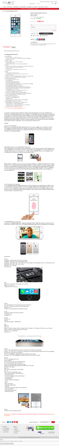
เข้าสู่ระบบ (48, 1)
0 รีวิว (35, 17)
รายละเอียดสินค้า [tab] (6, 47)
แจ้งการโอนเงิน (6, 432)
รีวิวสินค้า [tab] (13, 47)
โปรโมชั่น (16, 432)
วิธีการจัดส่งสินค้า (6, 429)
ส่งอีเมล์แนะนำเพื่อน (33, 15)
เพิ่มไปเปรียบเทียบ (45, 35)
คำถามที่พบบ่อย (17, 430)
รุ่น (31, 25)
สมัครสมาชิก (43, 1)
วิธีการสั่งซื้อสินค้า (6, 428)
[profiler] (1, 439)
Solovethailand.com (25, 437)
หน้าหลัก (3, 11)
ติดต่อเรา (16, 429)
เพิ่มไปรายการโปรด (36, 35)
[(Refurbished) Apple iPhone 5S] (16, 25)
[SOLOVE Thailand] (11, 3)
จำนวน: (32, 33)
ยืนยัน (53, 422)
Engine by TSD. (38, 437)
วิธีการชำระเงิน (6, 430)
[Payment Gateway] (30, 429)
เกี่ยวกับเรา (16, 428)
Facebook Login (54, 1)
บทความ (16, 433)
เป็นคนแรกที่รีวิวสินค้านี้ (40, 17)
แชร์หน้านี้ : (32, 39)
